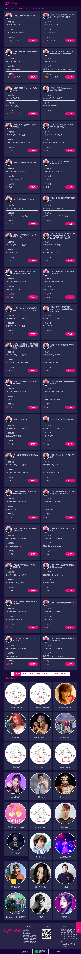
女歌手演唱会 (27, 933)
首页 (13, 8)
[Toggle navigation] (21, 3)
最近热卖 (25, 952)
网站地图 (33, 942)
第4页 (38, 674)
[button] (40, 951)
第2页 (25, 674)
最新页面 (33, 939)
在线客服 (26, 942)
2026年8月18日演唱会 (38, 8)
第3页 (31, 674)
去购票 (33, 40)
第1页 (18, 674)
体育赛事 (33, 936)
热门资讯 (26, 939)
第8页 (56, 674)
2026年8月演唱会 (23, 8)
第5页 (45, 674)
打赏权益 (58, 951)
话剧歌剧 (26, 936)
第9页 (63, 674)
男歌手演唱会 (27, 930)
